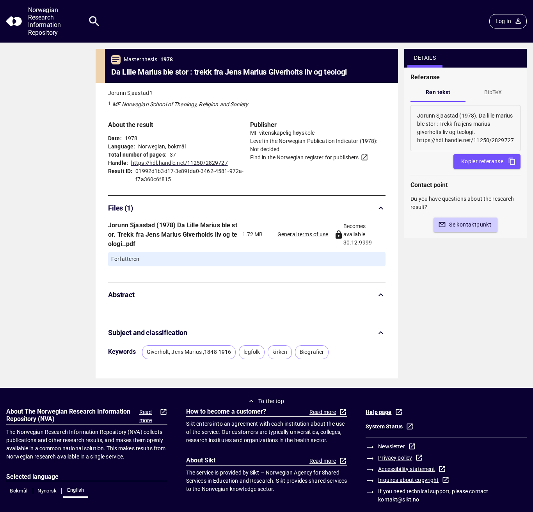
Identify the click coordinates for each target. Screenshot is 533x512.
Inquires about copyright (408, 480)
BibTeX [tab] (493, 92)
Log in (503, 21)
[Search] (94, 21)
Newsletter (391, 446)
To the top (271, 401)
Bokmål (18, 491)
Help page (378, 412)
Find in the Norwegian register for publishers (304, 157)
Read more (145, 416)
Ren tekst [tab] (438, 92)
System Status (384, 426)
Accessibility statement (406, 469)
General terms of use (303, 234)
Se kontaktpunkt (470, 224)
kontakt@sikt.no (398, 499)
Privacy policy (395, 458)
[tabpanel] (465, 128)
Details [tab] (425, 58)
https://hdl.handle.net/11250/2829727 (179, 163)
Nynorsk (47, 491)
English (75, 490)
